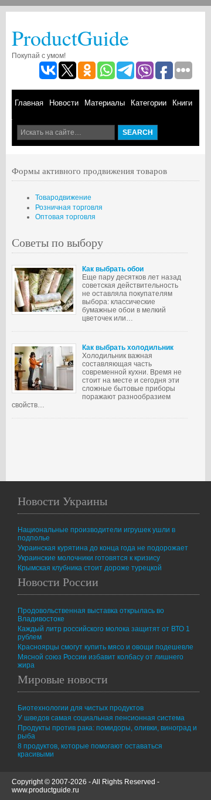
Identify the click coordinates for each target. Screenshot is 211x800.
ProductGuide (70, 37)
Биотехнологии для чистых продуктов (81, 708)
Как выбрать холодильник (127, 347)
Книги (182, 102)
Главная (29, 102)
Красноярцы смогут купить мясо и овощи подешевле (105, 647)
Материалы (104, 102)
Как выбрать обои (113, 269)
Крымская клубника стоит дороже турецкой (90, 568)
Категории (148, 102)
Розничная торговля (69, 207)
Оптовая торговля (65, 217)
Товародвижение (63, 197)
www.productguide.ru (45, 790)
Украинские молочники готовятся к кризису (89, 558)
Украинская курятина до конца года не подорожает (103, 548)
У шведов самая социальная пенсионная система (101, 718)
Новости (64, 102)
